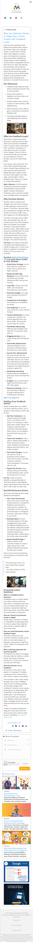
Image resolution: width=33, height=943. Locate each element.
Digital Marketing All (16, 258)
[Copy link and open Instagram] (13, 726)
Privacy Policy (16, 930)
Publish (25, 768)
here (25, 941)
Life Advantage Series (14, 723)
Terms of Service (16, 925)
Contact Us (16, 920)
